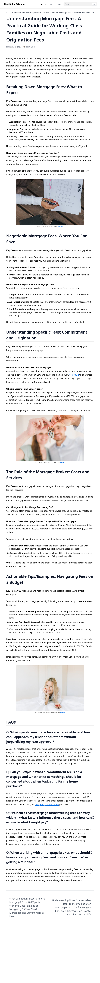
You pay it (74, 374)
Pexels (60, 226)
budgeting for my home (47, 804)
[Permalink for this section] (22, 92)
